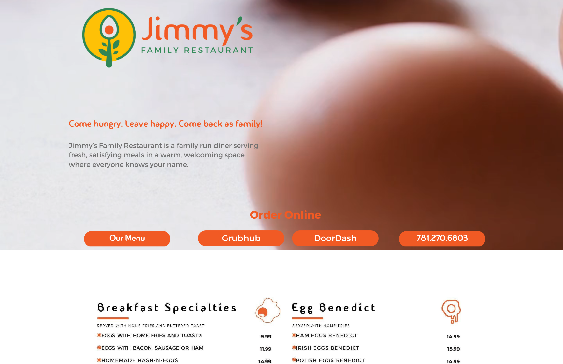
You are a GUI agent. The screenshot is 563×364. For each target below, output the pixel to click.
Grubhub (241, 238)
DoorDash (335, 238)
